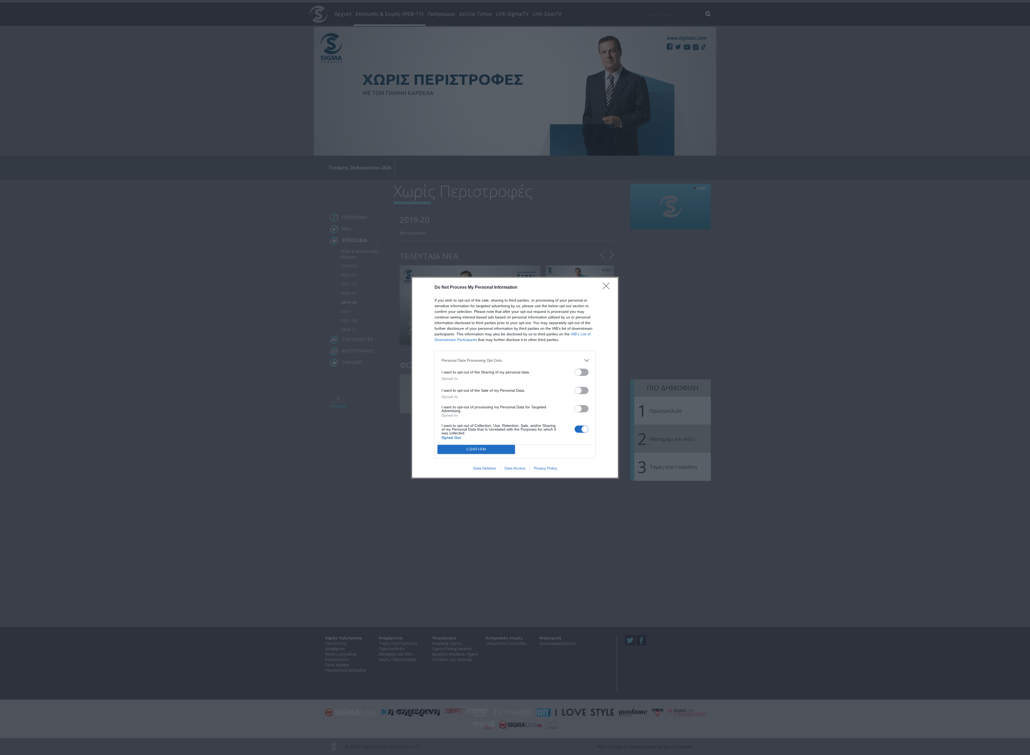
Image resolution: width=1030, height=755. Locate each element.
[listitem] (515, 360)
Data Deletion (484, 468)
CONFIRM (476, 449)
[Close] (608, 288)
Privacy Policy (545, 468)
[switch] (581, 372)
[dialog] (515, 377)
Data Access (515, 468)
